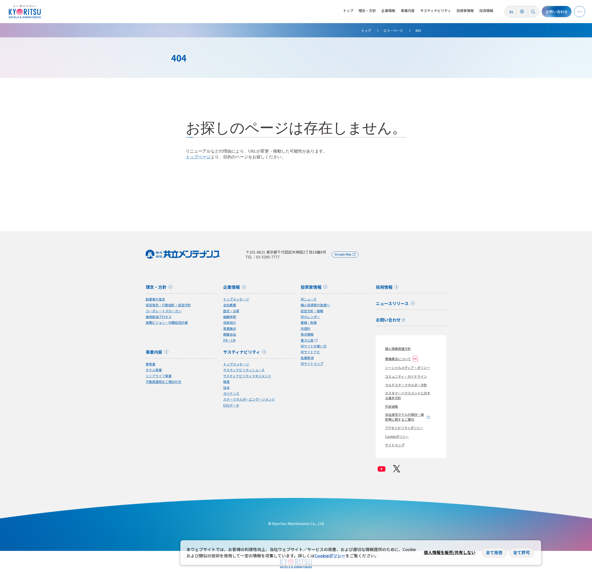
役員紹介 (229, 322)
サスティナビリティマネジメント (247, 376)
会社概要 (229, 305)
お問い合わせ (557, 11)
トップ (348, 10)
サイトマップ (394, 445)
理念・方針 (367, 10)
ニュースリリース (392, 303)
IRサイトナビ (310, 352)
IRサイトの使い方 (314, 346)
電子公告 (307, 340)
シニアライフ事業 (159, 376)
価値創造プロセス (159, 317)
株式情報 (307, 334)
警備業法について (398, 358)
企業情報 (388, 10)
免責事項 (307, 358)
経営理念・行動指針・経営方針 (168, 305)
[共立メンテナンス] (26, 11)
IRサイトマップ (312, 363)
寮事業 (150, 364)
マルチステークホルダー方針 (406, 385)
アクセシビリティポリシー (404, 427)
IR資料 (305, 328)
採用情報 (486, 10)
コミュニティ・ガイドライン (406, 376)
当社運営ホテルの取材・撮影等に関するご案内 (404, 417)
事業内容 (408, 10)
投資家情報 (465, 10)
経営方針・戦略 (312, 311)
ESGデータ (231, 405)
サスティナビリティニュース (244, 370)
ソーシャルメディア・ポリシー (407, 367)
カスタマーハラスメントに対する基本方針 (407, 395)
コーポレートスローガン (163, 311)
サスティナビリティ (435, 10)
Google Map (343, 254)
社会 (226, 387)
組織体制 (229, 317)
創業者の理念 (155, 299)
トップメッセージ (236, 299)
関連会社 (229, 334)
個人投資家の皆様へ (315, 305)
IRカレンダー (310, 317)
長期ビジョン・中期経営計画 (167, 322)
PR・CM (229, 340)
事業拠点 (229, 328)
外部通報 (391, 406)
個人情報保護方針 (398, 348)
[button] (579, 11)
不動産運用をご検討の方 (163, 382)
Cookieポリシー (397, 436)
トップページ (198, 157)
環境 (226, 382)
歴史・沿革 (231, 311)
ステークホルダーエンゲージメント (249, 399)
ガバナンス (231, 393)
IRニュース (309, 299)
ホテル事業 (154, 370)
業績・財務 (309, 322)
